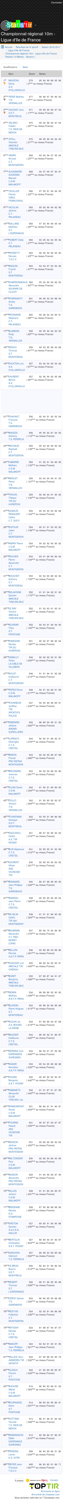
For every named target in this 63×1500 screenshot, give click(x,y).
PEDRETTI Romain (14, 254)
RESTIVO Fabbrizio (13, 1313)
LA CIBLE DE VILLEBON (15, 665)
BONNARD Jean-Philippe (15, 883)
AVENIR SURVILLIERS (16, 730)
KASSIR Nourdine (13, 1065)
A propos (19, 1480)
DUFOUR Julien (13, 528)
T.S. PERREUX (16, 439)
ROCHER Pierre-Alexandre (14, 559)
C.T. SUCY (14, 520)
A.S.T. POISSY (16, 1083)
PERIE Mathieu (16, 96)
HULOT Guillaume (14, 675)
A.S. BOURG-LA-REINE (15, 1026)
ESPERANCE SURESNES (15, 1055)
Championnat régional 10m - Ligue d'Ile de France (31, 53)
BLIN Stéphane (16, 849)
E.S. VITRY (14, 1457)
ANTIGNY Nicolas (14, 1329)
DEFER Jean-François (16, 1466)
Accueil (8, 47)
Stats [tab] (25, 67)
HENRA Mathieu (13, 994)
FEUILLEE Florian (14, 192)
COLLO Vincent (12, 802)
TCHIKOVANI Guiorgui (15, 818)
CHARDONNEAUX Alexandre (18, 284)
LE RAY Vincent (12, 610)
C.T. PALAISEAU (15, 215)
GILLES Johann (12, 1192)
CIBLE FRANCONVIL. (16, 199)
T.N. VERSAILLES (15, 101)
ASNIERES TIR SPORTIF (16, 1361)
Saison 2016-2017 (51, 47)
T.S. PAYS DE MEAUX (15, 131)
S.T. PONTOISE (14, 632)
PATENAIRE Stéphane (15, 316)
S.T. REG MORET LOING (13, 940)
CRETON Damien (13, 1225)
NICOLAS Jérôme (13, 209)
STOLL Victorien (13, 140)
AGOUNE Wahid (13, 1388)
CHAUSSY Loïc (16, 963)
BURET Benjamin (13, 977)
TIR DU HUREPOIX (14, 502)
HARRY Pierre (16, 543)
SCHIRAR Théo (14, 626)
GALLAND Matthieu (14, 225)
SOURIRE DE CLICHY (15, 290)
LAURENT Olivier (14, 864)
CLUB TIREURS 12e (16, 1098)
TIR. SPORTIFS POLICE (14, 712)
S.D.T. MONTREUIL (15, 114)
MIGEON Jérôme (13, 1143)
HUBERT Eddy (16, 239)
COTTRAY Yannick (14, 1420)
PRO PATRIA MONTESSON (16, 763)
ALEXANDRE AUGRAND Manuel (15, 175)
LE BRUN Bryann (13, 1267)
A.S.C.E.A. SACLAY (14, 1231)
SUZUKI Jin (14, 1021)
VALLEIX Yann (16, 1356)
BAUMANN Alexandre (14, 932)
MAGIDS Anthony (13, 434)
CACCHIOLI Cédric (15, 834)
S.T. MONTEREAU (16, 274)
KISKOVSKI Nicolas (14, 642)
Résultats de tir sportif (27, 47)
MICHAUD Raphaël (14, 447)
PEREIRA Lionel (13, 1453)
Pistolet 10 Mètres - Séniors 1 (20, 56)
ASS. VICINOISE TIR (14, 872)
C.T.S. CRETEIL (13, 746)
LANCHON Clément (14, 1254)
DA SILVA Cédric (13, 916)
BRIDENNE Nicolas (14, 1208)
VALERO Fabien (13, 124)
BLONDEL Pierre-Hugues (16, 1007)
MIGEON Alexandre (14, 1176)
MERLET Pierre (13, 480)
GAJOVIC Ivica (16, 109)
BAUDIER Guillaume (14, 1036)
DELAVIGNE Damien (15, 593)
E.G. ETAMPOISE (15, 1215)
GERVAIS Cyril (16, 1050)
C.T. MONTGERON (16, 163)
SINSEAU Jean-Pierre (15, 899)
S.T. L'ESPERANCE (16, 231)
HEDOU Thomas (13, 349)
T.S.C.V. (13, 259)
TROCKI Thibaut (13, 496)
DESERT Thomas (13, 1283)
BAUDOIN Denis (14, 82)
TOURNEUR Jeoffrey (15, 704)
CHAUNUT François (14, 418)
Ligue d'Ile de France (19, 50)
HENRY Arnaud (12, 157)
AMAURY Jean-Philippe (15, 1345)
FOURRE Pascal (13, 1124)
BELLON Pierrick (13, 951)
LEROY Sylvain (16, 1298)
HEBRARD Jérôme (14, 724)
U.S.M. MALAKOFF (15, 183)
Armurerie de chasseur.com (46, 1494)
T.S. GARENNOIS (15, 306)
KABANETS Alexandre (14, 1091)
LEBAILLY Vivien (14, 659)
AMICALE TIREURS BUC (16, 147)
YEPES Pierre (16, 689)
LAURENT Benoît (14, 378)
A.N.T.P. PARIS (16, 956)
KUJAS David (15, 787)
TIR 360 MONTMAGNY (16, 922)
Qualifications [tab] (10, 67)
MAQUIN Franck (13, 267)
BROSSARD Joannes (15, 772)
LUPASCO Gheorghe (14, 740)
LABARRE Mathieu (14, 463)
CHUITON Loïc (16, 363)
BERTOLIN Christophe (14, 1241)
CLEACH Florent (13, 1371)
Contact (54, 1480)
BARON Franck (12, 756)
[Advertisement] (31, 401)
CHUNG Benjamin (13, 1078)
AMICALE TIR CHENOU (16, 968)
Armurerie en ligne (50, 1491)
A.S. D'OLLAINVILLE (17, 88)
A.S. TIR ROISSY (13, 841)
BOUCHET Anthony (14, 577)
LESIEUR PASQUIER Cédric (14, 514)
